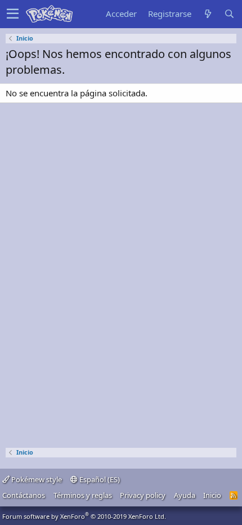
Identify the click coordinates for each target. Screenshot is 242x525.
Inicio (212, 495)
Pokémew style (36, 479)
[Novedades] (207, 13)
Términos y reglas (82, 495)
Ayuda (184, 495)
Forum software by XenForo (84, 516)
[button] (12, 14)
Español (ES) (99, 479)
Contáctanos (23, 495)
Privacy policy (142, 495)
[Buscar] (229, 13)
